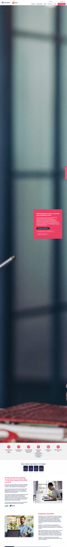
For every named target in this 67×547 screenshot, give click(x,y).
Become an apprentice (43, 228)
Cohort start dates (42, 234)
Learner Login (63, 1)
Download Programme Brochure (65, 173)
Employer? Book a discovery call (45, 231)
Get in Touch (61, 3)
